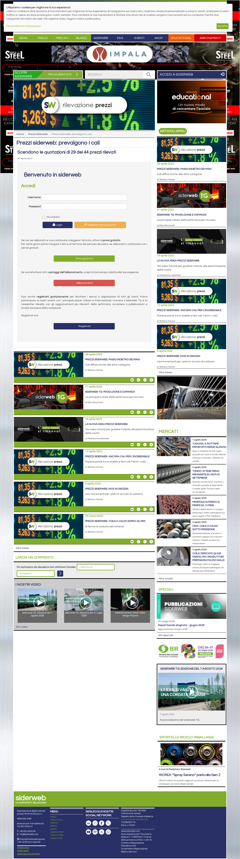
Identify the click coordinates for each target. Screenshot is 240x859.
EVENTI (53, 829)
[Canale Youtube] (88, 832)
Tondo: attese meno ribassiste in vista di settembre (206, 474)
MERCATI (54, 823)
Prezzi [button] (43, 37)
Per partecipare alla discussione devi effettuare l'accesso (46, 567)
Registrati (84, 326)
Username (34, 197)
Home (20, 134)
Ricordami (53, 217)
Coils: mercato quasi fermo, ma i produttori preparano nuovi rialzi (208, 557)
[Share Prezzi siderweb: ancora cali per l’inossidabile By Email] (132, 477)
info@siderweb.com (29, 834)
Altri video (22, 627)
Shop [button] (159, 37)
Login (58, 225)
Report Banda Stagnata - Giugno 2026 (181, 625)
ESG (120, 37)
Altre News (22, 548)
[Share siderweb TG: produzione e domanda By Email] (132, 412)
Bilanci (81, 37)
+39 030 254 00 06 (27, 831)
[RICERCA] (148, 74)
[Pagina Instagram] (95, 823)
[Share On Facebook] (151, 380)
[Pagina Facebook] (101, 823)
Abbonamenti (210, 37)
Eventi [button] (139, 37)
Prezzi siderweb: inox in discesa (106, 488)
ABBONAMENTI (57, 832)
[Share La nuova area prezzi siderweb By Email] (132, 445)
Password (35, 206)
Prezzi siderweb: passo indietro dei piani (112, 359)
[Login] (60, 574)
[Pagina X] (108, 823)
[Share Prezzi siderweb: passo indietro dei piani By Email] (132, 380)
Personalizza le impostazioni (23, 26)
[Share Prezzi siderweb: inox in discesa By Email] (132, 509)
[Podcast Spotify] (95, 832)
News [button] (23, 37)
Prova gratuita (84, 258)
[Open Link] (120, 54)
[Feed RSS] (101, 832)
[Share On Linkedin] (138, 380)
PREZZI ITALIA (56, 820)
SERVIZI (53, 826)
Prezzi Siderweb (38, 134)
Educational (181, 37)
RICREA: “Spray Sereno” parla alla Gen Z (189, 775)
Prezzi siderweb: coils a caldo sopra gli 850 (115, 521)
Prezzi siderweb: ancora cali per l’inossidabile (117, 456)
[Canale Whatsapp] (108, 832)
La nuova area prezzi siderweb (106, 424)
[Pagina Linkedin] (88, 823)
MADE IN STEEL (57, 835)
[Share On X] (145, 380)
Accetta (222, 26)
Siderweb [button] (101, 37)
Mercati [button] (62, 37)
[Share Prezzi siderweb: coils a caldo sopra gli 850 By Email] (132, 542)
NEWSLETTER (56, 838)
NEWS (53, 817)
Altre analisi (166, 578)
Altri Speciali (165, 635)
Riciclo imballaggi (187, 737)
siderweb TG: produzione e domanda (110, 392)
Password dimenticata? (101, 225)
